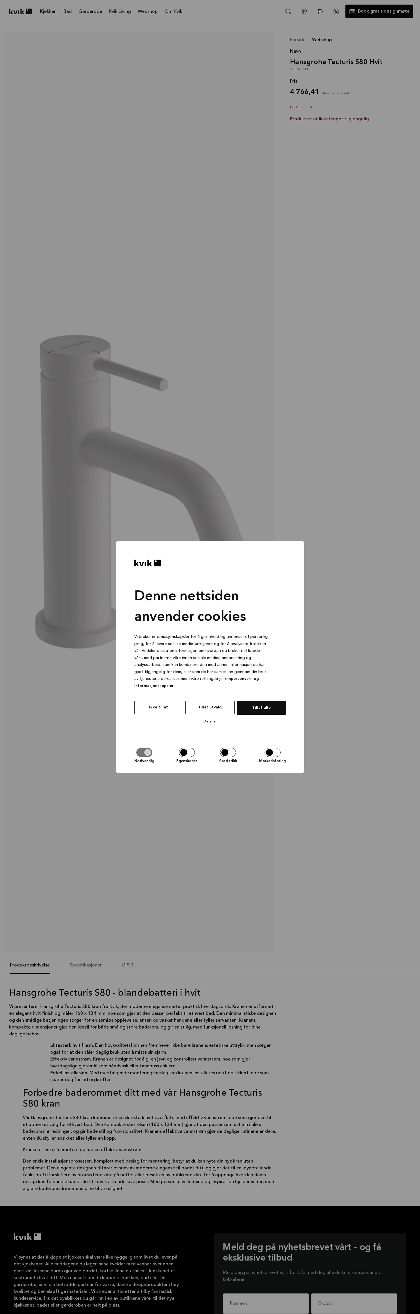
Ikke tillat (158, 707)
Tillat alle (261, 708)
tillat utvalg (210, 707)
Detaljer (210, 721)
